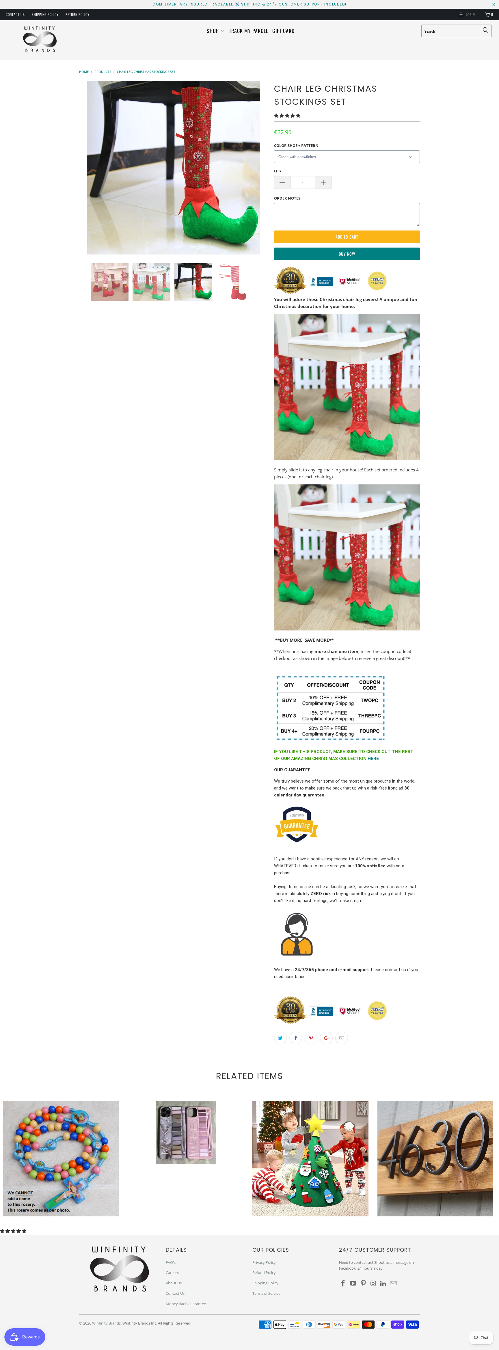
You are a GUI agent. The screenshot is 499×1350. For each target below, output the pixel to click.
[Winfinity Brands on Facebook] (343, 1283)
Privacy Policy (264, 1262)
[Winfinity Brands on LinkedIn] (383, 1283)
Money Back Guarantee (186, 1303)
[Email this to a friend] (341, 1038)
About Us (174, 1283)
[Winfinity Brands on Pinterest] (363, 1283)
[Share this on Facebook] (295, 1038)
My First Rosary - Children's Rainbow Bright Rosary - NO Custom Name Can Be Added (61, 1158)
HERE (373, 758)
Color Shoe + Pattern (296, 145)
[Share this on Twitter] (280, 1038)
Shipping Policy (45, 14)
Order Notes (287, 198)
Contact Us (15, 14)
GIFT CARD (283, 30)
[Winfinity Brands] (40, 40)
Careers (172, 1272)
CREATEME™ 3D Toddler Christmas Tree (310, 1158)
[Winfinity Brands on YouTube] (353, 1283)
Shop (213, 30)
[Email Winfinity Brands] (393, 1283)
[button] (287, 115)
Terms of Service (266, 1293)
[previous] (89, 167)
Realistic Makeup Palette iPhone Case (186, 1132)
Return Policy (78, 14)
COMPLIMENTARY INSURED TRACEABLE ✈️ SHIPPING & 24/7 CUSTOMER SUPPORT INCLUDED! (249, 4)
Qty (278, 171)
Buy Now (347, 254)
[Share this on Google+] (326, 1038)
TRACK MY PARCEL (248, 30)
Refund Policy (264, 1272)
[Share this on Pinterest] (311, 1038)
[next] (258, 167)
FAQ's (171, 1262)
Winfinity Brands (106, 1323)
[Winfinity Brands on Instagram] (373, 1283)
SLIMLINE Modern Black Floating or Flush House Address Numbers (435, 1158)
